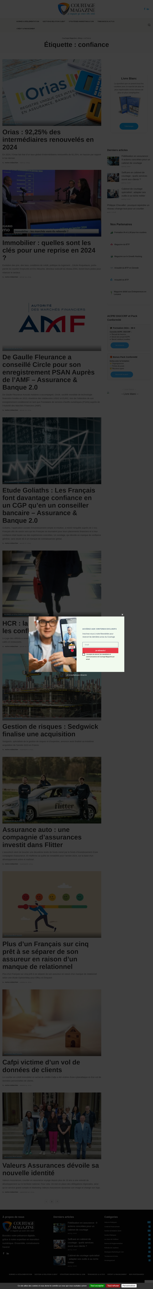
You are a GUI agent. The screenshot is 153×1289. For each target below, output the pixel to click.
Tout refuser (113, 1286)
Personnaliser (129, 1286)
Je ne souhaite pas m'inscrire (76, 675)
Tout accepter (97, 1286)
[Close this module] (122, 614)
